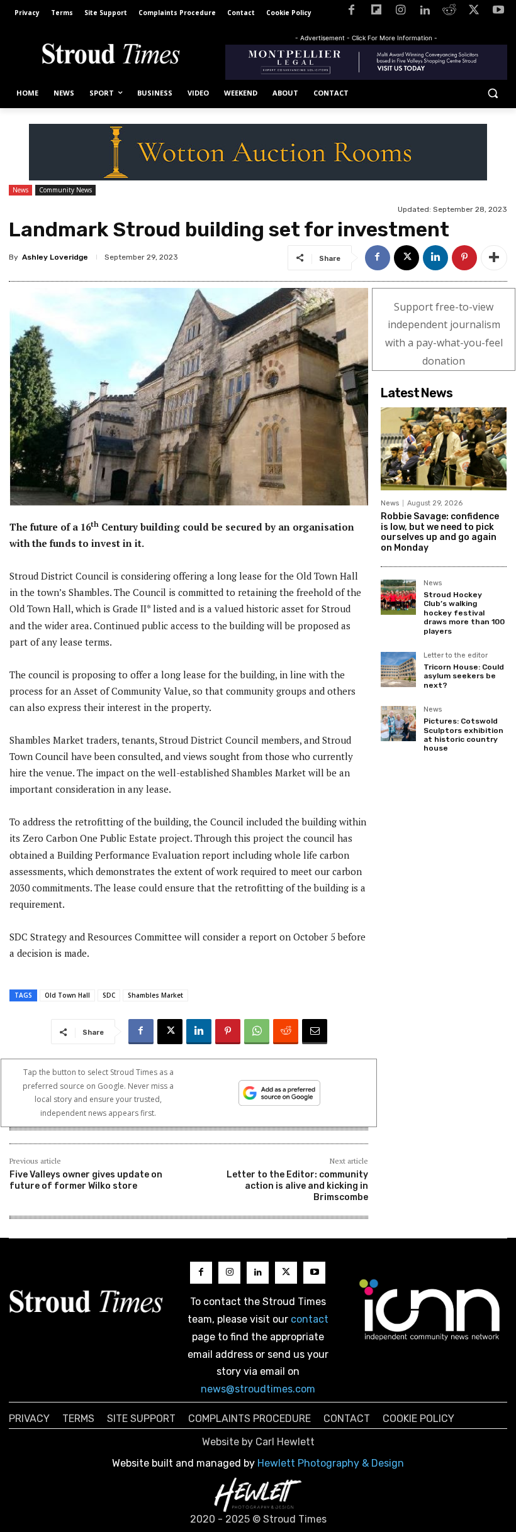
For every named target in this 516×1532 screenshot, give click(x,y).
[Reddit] (449, 12)
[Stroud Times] (111, 56)
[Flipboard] (376, 12)
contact (309, 1319)
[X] (473, 12)
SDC (109, 995)
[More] (494, 257)
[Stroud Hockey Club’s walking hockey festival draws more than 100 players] (398, 597)
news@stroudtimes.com (258, 1389)
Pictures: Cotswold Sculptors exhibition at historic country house (463, 734)
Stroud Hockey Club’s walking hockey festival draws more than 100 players (464, 613)
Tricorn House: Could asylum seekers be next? (463, 676)
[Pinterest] (464, 257)
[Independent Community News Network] (430, 1309)
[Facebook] (351, 12)
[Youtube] (498, 12)
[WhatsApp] (256, 1031)
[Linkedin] (425, 12)
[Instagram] (400, 12)
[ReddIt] (285, 1031)
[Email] (314, 1031)
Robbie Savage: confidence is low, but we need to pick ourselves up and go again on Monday (440, 532)
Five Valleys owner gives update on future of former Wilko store (85, 1180)
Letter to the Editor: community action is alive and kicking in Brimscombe (297, 1186)
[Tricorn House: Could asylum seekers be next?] (398, 669)
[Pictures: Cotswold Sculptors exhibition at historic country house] (398, 723)
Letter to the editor (455, 655)
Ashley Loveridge (55, 257)
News (20, 189)
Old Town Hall (67, 995)
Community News (65, 189)
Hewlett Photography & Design (330, 1463)
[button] (492, 93)
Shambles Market (155, 995)
